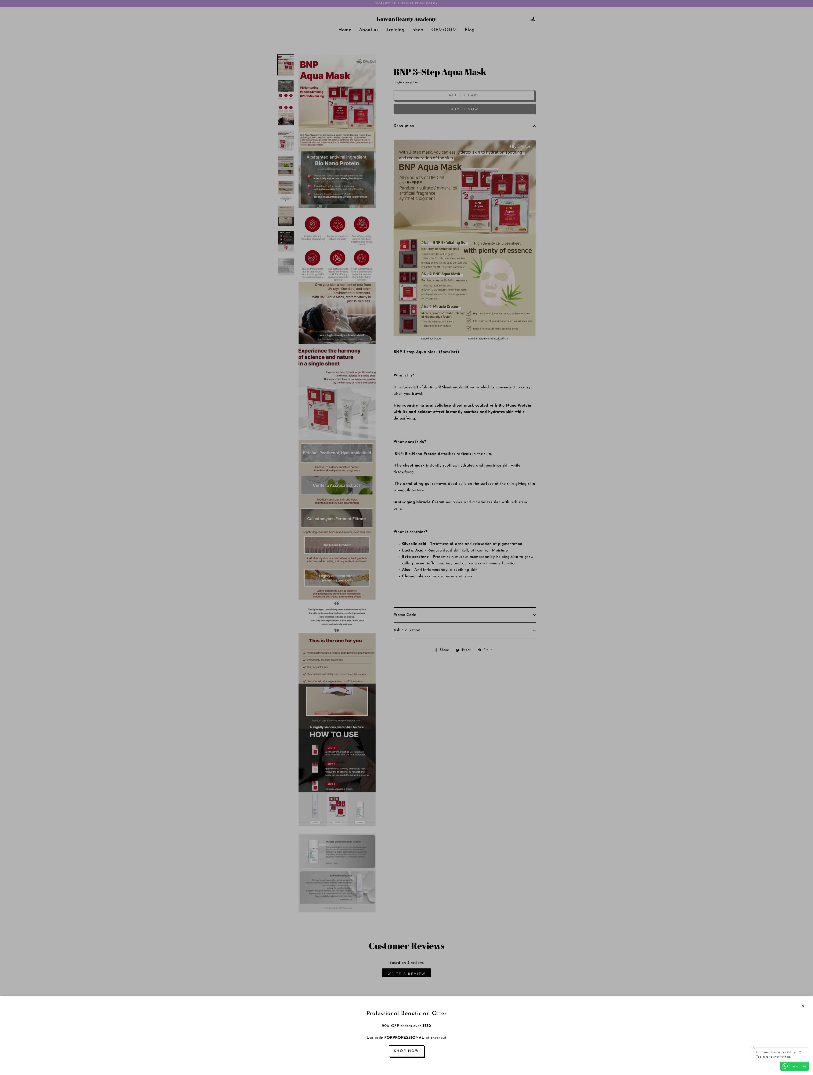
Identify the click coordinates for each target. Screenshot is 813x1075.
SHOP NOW (406, 1051)
